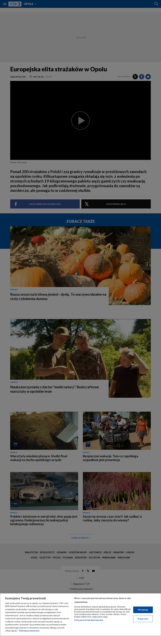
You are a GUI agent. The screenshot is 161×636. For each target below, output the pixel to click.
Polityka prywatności (29, 630)
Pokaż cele (143, 619)
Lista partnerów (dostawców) (88, 620)
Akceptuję (143, 609)
